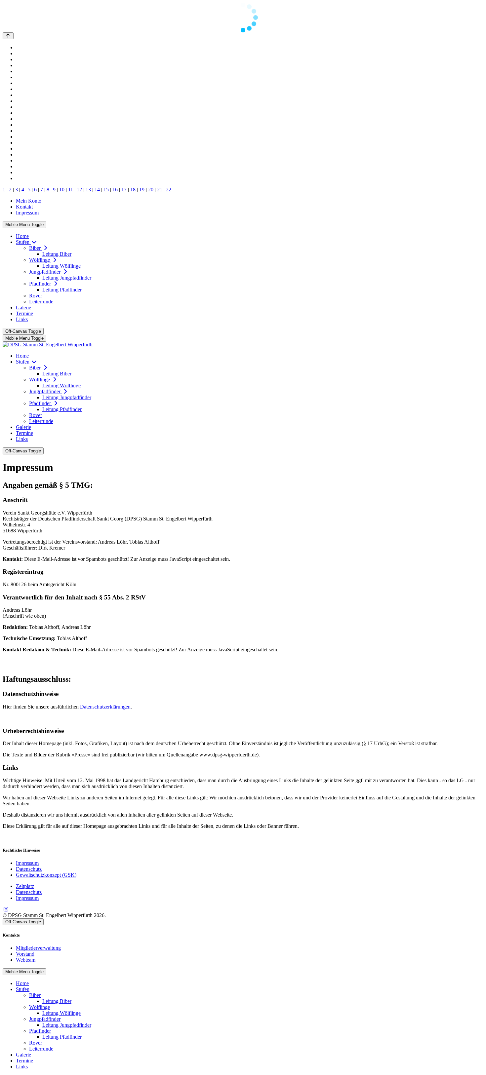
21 (159, 189)
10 (61, 189)
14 (97, 189)
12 (79, 189)
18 (133, 189)
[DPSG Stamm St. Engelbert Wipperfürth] (48, 344)
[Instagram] (6, 909)
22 (168, 189)
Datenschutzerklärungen (105, 707)
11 (70, 189)
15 (106, 189)
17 (124, 189)
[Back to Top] (8, 35)
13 (88, 189)
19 (141, 189)
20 (150, 189)
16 (115, 189)
